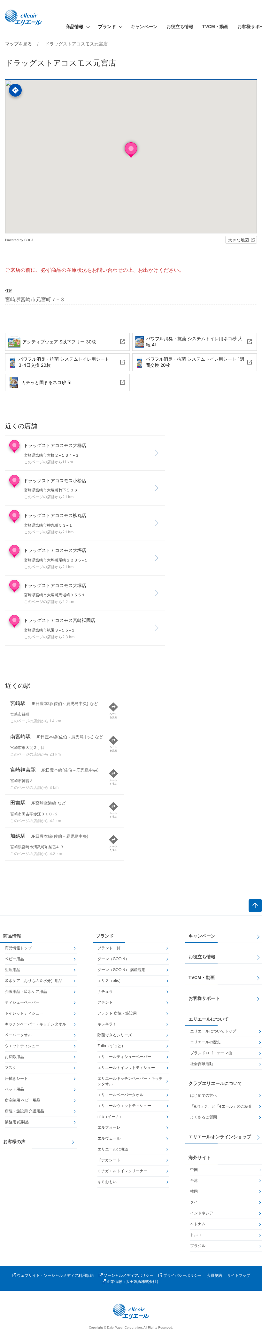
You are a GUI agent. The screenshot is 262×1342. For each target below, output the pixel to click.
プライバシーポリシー (182, 1275)
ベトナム (197, 1224)
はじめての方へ (203, 1095)
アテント (105, 1002)
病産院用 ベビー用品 (22, 1100)
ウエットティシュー (22, 1046)
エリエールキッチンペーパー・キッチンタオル (130, 1081)
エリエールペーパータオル (120, 1095)
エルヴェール (108, 1138)
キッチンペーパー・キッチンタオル (35, 1024)
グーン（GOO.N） (113, 959)
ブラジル (197, 1246)
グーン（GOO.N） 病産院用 (121, 970)
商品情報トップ (18, 948)
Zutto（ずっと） (111, 1046)
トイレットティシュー (24, 1013)
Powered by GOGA (19, 240)
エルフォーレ (108, 1127)
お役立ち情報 (179, 26)
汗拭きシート (16, 1078)
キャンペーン (144, 26)
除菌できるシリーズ (114, 1035)
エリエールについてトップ (213, 1031)
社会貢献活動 (201, 1064)
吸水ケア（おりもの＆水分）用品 (33, 980)
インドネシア (201, 1213)
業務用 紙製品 (17, 1122)
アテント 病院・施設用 (117, 1013)
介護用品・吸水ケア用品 (26, 991)
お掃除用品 (14, 1057)
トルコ (196, 1235)
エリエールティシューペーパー (124, 1057)
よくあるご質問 (203, 1117)
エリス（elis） (110, 980)
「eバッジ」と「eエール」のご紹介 (221, 1106)
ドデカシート (108, 1160)
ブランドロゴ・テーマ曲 (211, 1053)
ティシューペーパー (22, 1002)
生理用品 (12, 970)
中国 (194, 1169)
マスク (10, 1067)
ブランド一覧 (108, 948)
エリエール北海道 (112, 1149)
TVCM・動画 (215, 26)
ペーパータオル (18, 1035)
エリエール (24, 18)
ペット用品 (14, 1089)
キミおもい (107, 1182)
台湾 (194, 1180)
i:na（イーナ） (110, 1116)
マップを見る (18, 43)
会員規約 (214, 1275)
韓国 (194, 1191)
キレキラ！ (107, 1024)
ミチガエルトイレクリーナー (122, 1171)
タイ (194, 1202)
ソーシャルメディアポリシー (128, 1275)
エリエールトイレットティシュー (126, 1067)
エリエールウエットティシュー (124, 1105)
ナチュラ (105, 991)
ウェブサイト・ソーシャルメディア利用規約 (55, 1275)
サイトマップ (238, 1275)
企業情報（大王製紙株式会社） (133, 1281)
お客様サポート (204, 998)
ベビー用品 (14, 959)
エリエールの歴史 (205, 1042)
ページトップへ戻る (255, 905)
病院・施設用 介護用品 (24, 1111)
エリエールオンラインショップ (220, 1136)
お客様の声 (14, 1141)
